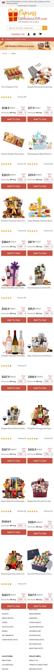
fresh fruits (7, 618)
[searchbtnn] (44, 28)
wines (4, 631)
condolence (35, 622)
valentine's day (36, 627)
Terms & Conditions (38, 665)
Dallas (5, 669)
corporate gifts (10, 640)
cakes (4, 622)
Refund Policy (35, 669)
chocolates (7, 627)
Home (4, 53)
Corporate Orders (27, 6)
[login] (29, 34)
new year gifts (36, 648)
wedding (33, 618)
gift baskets (8, 635)
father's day (35, 635)
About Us (33, 660)
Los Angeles (7, 665)
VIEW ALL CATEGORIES (15, 39)
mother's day (35, 644)
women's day (35, 631)
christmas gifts (36, 640)
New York (6, 660)
